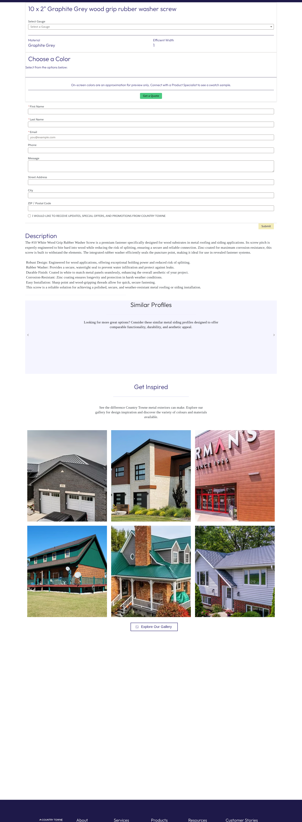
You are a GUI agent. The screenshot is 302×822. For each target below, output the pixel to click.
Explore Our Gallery (156, 627)
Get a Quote (151, 96)
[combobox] (151, 27)
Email (32, 132)
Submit (266, 226)
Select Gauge (36, 21)
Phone (32, 145)
